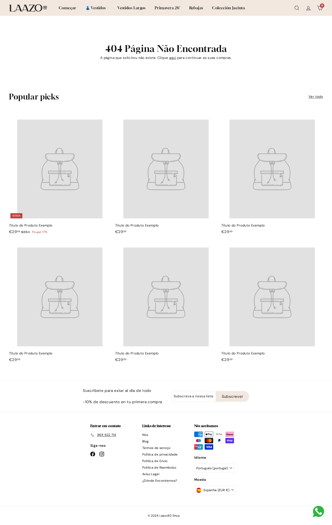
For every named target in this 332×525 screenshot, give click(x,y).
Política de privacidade (160, 454)
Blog (145, 441)
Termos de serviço (156, 448)
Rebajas (196, 7)
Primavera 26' (167, 7)
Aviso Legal (150, 474)
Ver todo (316, 96)
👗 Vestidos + (97, 7)
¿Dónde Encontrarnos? (159, 481)
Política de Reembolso (159, 467)
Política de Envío (154, 461)
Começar (67, 7)
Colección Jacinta (228, 7)
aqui (172, 58)
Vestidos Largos (131, 7)
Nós (145, 435)
